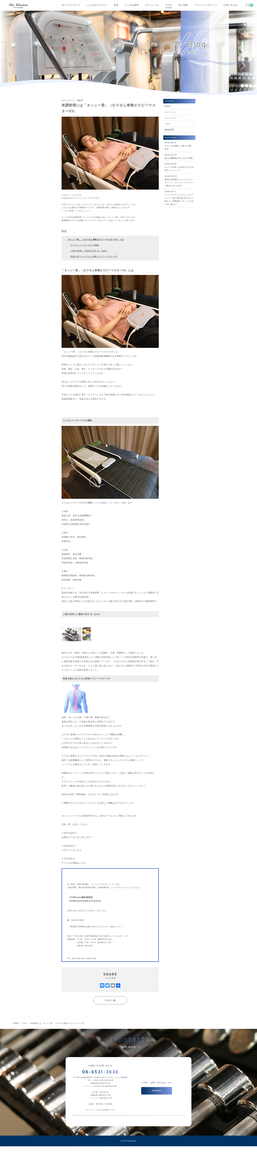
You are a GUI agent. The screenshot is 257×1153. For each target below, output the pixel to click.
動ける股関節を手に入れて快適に (179, 156)
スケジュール (152, 5)
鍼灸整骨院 (169, 130)
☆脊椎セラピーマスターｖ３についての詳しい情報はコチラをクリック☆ (98, 803)
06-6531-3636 (77, 920)
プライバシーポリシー (205, 5)
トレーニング (170, 118)
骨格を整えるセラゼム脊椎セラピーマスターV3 (93, 256)
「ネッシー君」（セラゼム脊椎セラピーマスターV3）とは (95, 239)
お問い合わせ (230, 5)
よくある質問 (132, 5)
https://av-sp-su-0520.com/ (84, 958)
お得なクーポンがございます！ (77, 837)
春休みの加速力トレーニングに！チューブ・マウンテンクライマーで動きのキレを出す (179, 181)
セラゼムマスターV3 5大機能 (84, 245)
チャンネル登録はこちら (74, 863)
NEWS (167, 106)
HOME (15, 1023)
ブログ (168, 5)
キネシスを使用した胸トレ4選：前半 (179, 146)
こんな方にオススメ (97, 5)
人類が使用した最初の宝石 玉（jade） (89, 251)
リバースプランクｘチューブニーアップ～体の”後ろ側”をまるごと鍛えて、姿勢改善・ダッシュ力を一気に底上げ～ (179, 198)
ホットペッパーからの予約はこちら (100, 1110)
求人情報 (183, 5)
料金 (116, 5)
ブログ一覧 (110, 1000)
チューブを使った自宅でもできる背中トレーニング (179, 167)
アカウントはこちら (72, 850)
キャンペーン (170, 112)
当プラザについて (71, 5)
